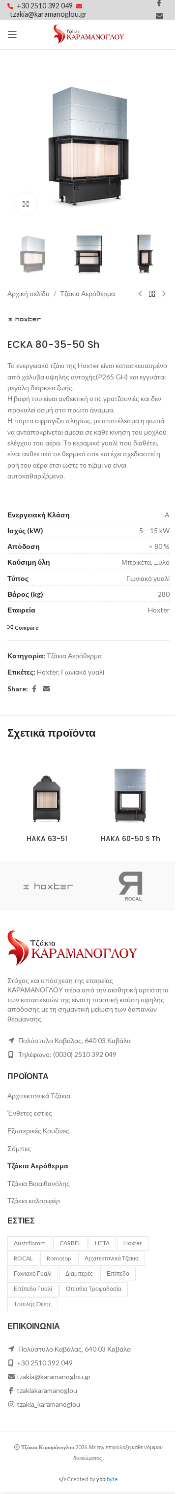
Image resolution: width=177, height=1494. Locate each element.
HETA (102, 1243)
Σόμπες (19, 1148)
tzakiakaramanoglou (47, 1390)
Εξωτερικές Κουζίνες (38, 1130)
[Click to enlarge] (26, 204)
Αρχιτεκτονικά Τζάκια (38, 1095)
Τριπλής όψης (33, 1304)
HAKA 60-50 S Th (130, 839)
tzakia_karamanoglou (48, 1404)
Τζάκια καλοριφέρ (33, 1200)
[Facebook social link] (34, 689)
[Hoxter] (47, 886)
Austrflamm (30, 1243)
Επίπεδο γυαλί (33, 1288)
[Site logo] (89, 34)
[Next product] (164, 294)
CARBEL (70, 1243)
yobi (107, 1479)
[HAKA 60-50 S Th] (130, 790)
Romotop (59, 1258)
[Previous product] (140, 294)
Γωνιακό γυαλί (82, 672)
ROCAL (23, 1258)
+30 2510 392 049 (45, 5)
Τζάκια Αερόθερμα (87, 293)
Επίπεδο (118, 1273)
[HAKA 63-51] (46, 790)
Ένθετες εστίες (29, 1113)
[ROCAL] (129, 886)
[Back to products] (152, 294)
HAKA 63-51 (47, 839)
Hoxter (47, 672)
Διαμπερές (79, 1273)
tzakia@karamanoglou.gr (48, 14)
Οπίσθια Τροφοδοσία (93, 1288)
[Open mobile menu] (12, 34)
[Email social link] (159, 16)
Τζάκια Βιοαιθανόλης (38, 1183)
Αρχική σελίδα (28, 293)
